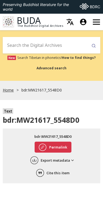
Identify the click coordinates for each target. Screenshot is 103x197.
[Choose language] (70, 21)
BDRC (90, 6)
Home (8, 90)
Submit (94, 45)
